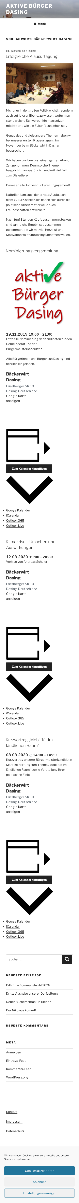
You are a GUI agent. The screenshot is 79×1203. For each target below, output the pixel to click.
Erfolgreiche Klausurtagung (32, 56)
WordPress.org (17, 1077)
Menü (42, 23)
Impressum (14, 1121)
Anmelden (13, 1052)
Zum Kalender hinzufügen (29, 468)
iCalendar (13, 515)
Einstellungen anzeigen (39, 1193)
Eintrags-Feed (16, 1061)
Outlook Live (15, 526)
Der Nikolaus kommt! (21, 1010)
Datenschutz (15, 1131)
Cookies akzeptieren (39, 1171)
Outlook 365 (15, 520)
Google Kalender (18, 510)
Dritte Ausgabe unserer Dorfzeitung (32, 993)
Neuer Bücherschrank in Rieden (28, 1002)
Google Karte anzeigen (16, 398)
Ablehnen (40, 1182)
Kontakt (11, 1112)
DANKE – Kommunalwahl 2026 (28, 985)
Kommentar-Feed (18, 1069)
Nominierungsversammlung (32, 250)
